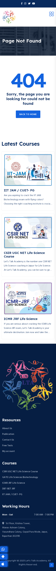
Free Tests (7, 446)
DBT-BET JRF (8, 489)
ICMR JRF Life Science (13, 483)
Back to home (28, 114)
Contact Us (8, 440)
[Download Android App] (3, 557)
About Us (7, 428)
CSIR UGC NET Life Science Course (20, 472)
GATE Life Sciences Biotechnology (20, 477)
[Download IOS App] (3, 564)
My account (8, 451)
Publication (8, 434)
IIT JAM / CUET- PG (12, 494)
